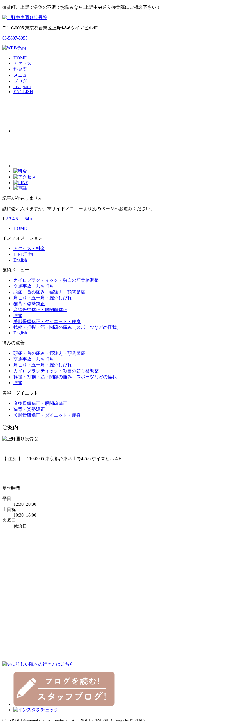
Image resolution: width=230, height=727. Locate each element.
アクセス (22, 63)
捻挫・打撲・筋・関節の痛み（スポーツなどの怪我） (67, 327)
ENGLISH (23, 91)
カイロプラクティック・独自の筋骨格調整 (56, 280)
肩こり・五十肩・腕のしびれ (42, 297)
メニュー (22, 75)
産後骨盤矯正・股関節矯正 (40, 309)
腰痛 (17, 315)
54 (27, 218)
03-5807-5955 (14, 38)
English (20, 260)
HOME (20, 58)
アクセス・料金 (29, 248)
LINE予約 (23, 254)
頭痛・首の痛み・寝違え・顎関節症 (49, 292)
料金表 (20, 69)
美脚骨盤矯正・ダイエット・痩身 (47, 321)
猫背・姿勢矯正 (29, 303)
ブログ (20, 81)
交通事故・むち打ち (33, 286)
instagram (22, 86)
